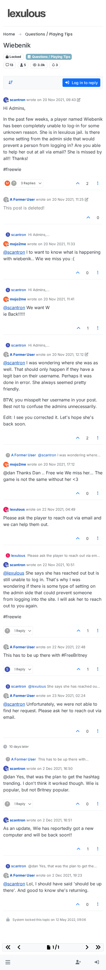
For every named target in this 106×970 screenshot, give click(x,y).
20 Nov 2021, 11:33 (59, 244)
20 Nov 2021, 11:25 (68, 199)
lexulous (17, 509)
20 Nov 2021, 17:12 (59, 464)
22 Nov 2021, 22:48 (68, 647)
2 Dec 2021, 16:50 (58, 768)
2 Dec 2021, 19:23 (67, 875)
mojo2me (18, 244)
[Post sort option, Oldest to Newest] (10, 82)
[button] (7, 962)
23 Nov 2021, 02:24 (68, 695)
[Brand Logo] (27, 13)
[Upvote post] (78, 183)
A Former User (22, 199)
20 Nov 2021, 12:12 (68, 354)
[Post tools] (98, 183)
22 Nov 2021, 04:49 (58, 509)
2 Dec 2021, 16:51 (57, 820)
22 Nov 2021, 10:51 (58, 565)
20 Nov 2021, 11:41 (58, 299)
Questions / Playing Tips (50, 57)
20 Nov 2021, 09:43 (59, 99)
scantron (17, 99)
